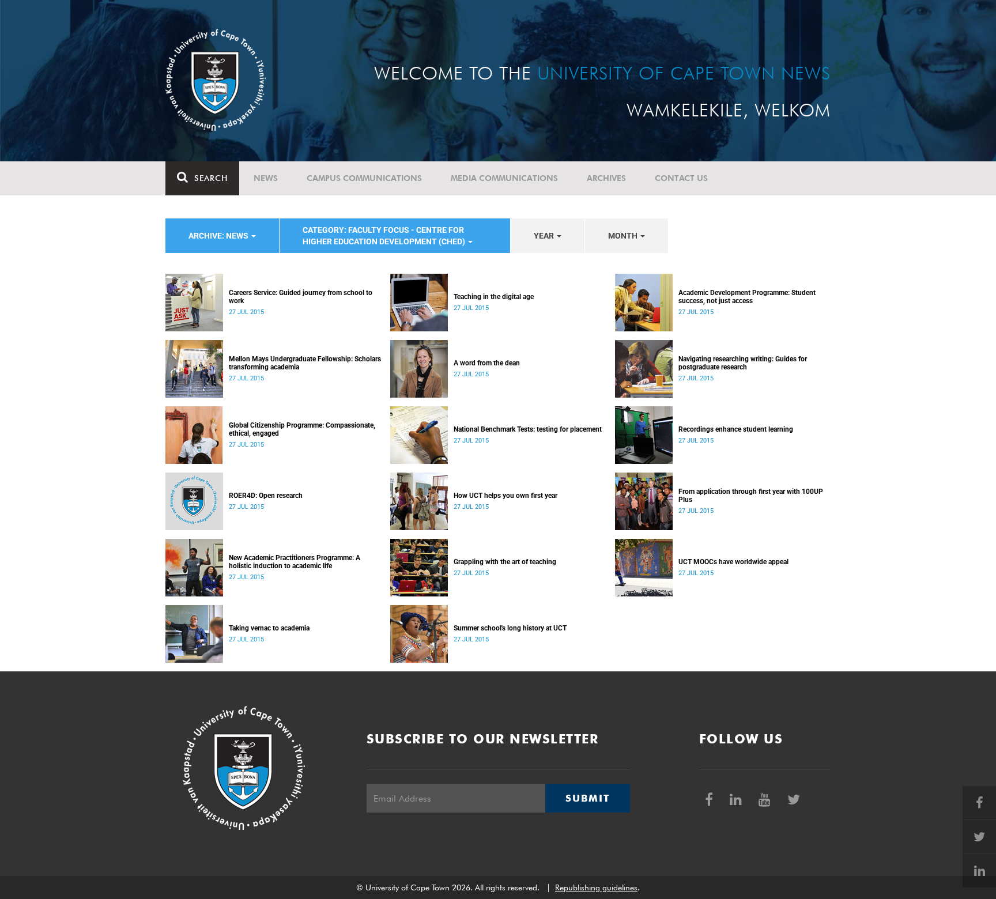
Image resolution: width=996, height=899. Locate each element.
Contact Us (681, 178)
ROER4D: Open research (266, 496)
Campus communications (364, 178)
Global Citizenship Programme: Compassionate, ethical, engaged (302, 429)
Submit (587, 798)
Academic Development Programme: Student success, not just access (747, 297)
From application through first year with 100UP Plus (750, 496)
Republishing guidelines (596, 887)
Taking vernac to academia (269, 628)
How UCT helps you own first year (505, 496)
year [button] (545, 235)
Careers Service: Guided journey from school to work (300, 297)
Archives (606, 178)
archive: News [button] (219, 235)
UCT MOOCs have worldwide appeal (733, 562)
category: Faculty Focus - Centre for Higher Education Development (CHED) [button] (385, 235)
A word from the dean (487, 363)
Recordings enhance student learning (735, 429)
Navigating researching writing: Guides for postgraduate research (742, 363)
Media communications (504, 178)
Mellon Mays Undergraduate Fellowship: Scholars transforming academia (305, 363)
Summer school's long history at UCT (510, 628)
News (266, 178)
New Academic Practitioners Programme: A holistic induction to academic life (294, 562)
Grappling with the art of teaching (505, 562)
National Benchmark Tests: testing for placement (528, 429)
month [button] (623, 235)
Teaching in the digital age (494, 297)
